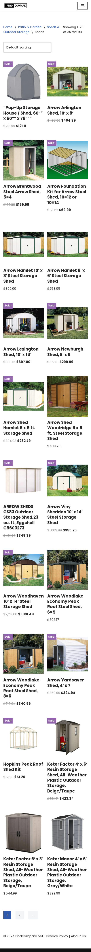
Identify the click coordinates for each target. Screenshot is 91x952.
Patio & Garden (30, 27)
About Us (78, 936)
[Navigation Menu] (82, 5)
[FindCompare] (16, 5)
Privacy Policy (57, 936)
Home (8, 27)
